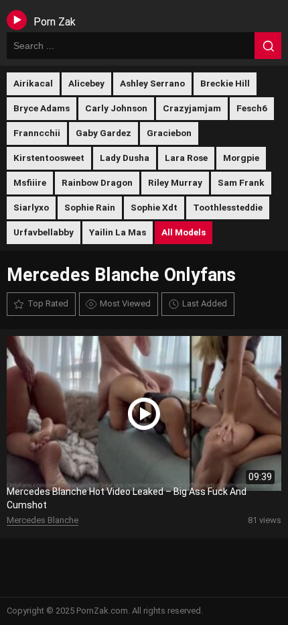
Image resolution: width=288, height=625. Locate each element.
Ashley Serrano (152, 83)
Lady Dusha (124, 157)
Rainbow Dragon (97, 182)
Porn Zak (54, 21)
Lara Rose (186, 157)
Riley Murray (175, 182)
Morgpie (241, 157)
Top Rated (47, 303)
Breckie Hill (225, 83)
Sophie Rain (89, 207)
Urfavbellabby (43, 232)
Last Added (204, 303)
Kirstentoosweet (48, 157)
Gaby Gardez (103, 132)
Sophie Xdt (154, 207)
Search (268, 45)
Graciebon (169, 132)
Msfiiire (29, 182)
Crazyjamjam (192, 108)
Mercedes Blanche (42, 520)
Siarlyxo (31, 207)
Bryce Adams (41, 108)
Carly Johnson (116, 108)
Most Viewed (125, 303)
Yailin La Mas (117, 232)
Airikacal (33, 83)
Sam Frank (241, 182)
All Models (183, 232)
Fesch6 (251, 108)
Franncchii (36, 132)
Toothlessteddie (228, 207)
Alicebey (86, 83)
